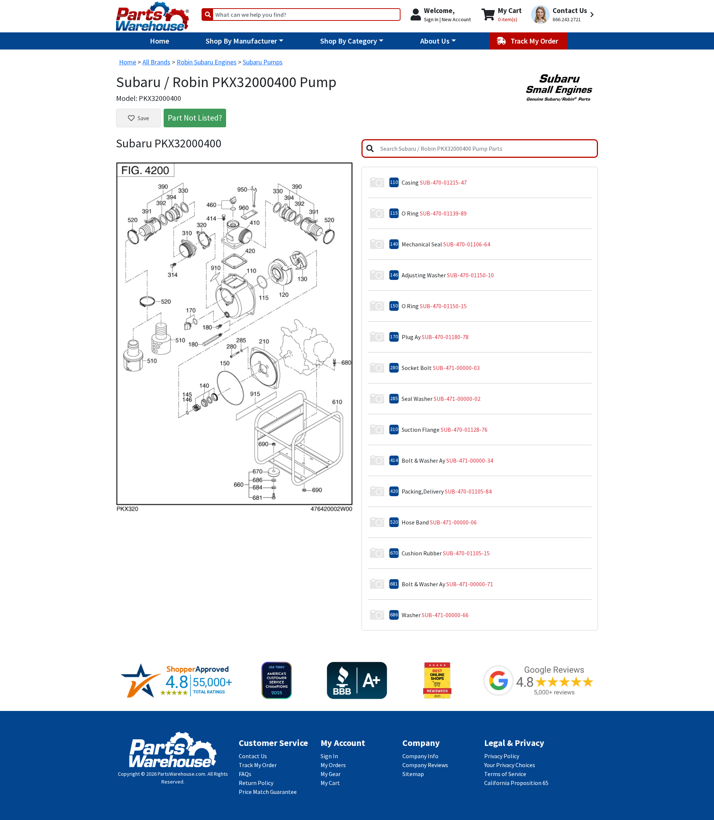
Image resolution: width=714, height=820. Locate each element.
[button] (563, 14)
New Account (456, 19)
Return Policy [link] (256, 783)
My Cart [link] (330, 783)
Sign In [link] (329, 756)
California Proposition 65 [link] (516, 783)
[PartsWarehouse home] (152, 13)
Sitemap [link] (413, 774)
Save (143, 118)
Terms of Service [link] (505, 774)
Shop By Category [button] (348, 40)
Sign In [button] (431, 19)
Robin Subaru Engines (207, 62)
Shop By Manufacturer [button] (241, 40)
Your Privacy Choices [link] (509, 765)
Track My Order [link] (258, 765)
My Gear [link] (331, 774)
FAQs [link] (245, 774)
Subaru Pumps (263, 62)
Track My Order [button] (535, 40)
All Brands (156, 62)
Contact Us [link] (253, 756)
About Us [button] (435, 40)
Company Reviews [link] (425, 765)
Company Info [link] (420, 756)
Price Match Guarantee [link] (268, 791)
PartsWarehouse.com (181, 773)
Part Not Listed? (195, 117)
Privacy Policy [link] (501, 756)
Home (159, 40)
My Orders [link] (333, 765)
